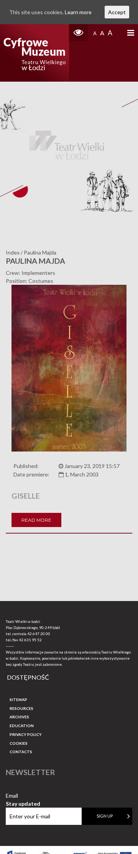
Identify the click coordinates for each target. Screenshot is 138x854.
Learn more (78, 12)
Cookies (19, 743)
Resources (21, 708)
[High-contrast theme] (78, 32)
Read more (36, 520)
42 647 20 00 (38, 633)
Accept (117, 12)
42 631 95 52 (30, 639)
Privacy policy (26, 734)
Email (23, 796)
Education (22, 725)
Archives (19, 716)
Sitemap (18, 699)
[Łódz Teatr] (34, 52)
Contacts (21, 751)
